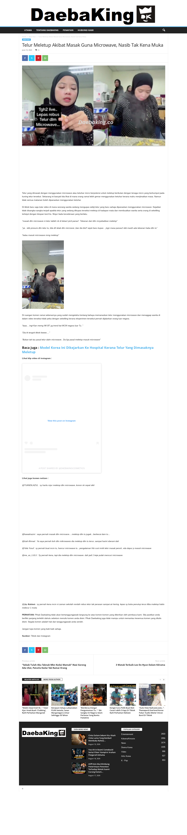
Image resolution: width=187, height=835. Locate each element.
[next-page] (163, 679)
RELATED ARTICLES (31, 679)
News (123, 743)
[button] (164, 30)
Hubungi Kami (86, 30)
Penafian (68, 30)
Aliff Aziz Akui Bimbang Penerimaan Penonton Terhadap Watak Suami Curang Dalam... (99, 768)
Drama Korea (126, 747)
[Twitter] (32, 58)
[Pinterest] (38, 58)
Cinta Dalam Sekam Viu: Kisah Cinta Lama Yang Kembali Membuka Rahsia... (102, 738)
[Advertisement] (93, 169)
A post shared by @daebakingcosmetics (62, 468)
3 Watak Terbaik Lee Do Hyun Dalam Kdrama (140, 664)
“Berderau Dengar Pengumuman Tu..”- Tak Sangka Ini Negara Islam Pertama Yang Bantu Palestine (91, 712)
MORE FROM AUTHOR (51, 679)
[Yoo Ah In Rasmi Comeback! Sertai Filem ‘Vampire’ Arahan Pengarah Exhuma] (79, 753)
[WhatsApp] (45, 58)
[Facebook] (25, 58)
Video (123, 752)
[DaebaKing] (93, 13)
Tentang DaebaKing (47, 30)
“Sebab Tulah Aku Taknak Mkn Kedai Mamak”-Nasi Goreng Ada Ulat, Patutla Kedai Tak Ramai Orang (54, 666)
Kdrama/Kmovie (128, 739)
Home (24, 37)
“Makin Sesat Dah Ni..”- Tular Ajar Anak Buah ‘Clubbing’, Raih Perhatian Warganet (35, 710)
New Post (32, 37)
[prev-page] (160, 679)
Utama (28, 30)
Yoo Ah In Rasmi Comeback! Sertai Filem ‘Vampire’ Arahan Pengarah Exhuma (102, 752)
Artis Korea (126, 756)
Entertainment (127, 734)
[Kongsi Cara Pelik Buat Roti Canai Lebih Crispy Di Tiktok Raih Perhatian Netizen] (123, 695)
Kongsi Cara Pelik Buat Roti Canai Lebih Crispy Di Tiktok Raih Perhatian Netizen (122, 710)
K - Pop (124, 760)
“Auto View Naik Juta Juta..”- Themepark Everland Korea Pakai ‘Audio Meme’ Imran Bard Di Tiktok (151, 711)
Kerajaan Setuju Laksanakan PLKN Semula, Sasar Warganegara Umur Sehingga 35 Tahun (64, 711)
